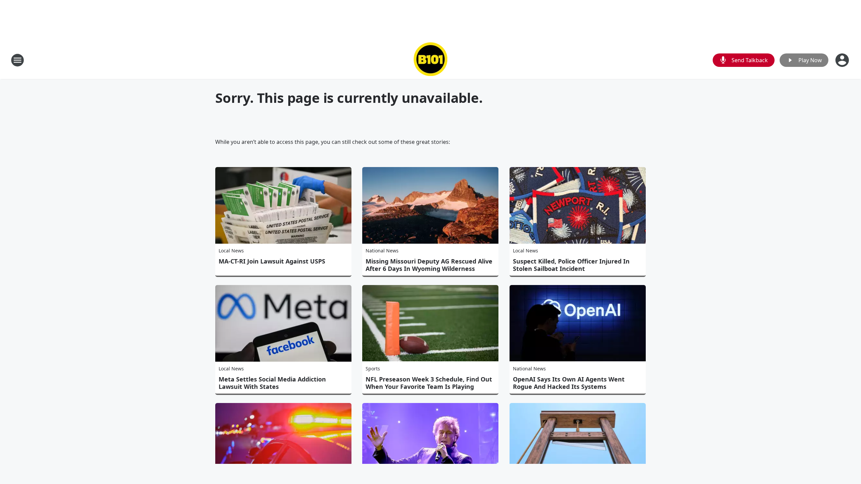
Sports (373, 368)
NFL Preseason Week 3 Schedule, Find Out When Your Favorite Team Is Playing (429, 382)
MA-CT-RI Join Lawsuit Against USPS (272, 261)
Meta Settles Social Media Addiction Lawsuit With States (272, 382)
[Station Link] (430, 60)
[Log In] (842, 60)
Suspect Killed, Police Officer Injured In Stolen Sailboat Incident (571, 264)
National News (382, 250)
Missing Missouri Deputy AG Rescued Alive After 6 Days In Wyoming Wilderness (429, 264)
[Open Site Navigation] (17, 60)
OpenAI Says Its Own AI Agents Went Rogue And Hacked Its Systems (569, 382)
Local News (231, 250)
